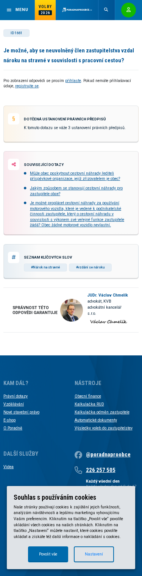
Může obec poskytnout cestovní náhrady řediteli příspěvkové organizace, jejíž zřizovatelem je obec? (75, 176)
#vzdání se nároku (90, 267)
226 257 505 (100, 470)
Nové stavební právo (21, 412)
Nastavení (94, 554)
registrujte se (27, 86)
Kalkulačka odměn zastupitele (102, 412)
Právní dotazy (15, 396)
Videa (8, 466)
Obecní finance (88, 396)
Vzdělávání (13, 404)
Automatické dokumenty (96, 420)
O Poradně (12, 428)
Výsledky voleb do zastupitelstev (104, 428)
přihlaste (73, 80)
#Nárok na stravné (45, 267)
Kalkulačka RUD (89, 404)
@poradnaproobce (108, 454)
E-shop (9, 420)
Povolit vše (48, 554)
